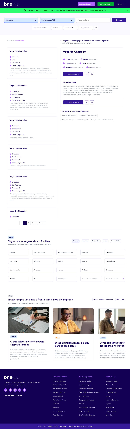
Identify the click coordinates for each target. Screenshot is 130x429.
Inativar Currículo (59, 392)
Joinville (85, 252)
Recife (36, 279)
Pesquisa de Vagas (59, 400)
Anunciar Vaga (84, 385)
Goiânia (60, 261)
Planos (81, 404)
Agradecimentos (111, 381)
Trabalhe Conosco (112, 400)
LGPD (108, 396)
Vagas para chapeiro (69, 115)
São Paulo (13, 261)
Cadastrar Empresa (86, 389)
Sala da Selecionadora (87, 407)
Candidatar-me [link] (73, 74)
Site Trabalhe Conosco (87, 415)
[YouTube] (24, 390)
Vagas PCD (85, 28)
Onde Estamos (111, 392)
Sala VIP (56, 404)
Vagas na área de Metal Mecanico (103, 119)
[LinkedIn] (5, 390)
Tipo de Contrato (40, 28)
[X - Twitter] (19, 390)
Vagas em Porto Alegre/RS (88, 115)
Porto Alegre (110, 261)
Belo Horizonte (39, 252)
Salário (55, 28)
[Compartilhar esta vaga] (87, 74)
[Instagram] (15, 390)
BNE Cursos (110, 407)
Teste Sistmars (58, 415)
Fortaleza (37, 270)
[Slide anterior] (117, 299)
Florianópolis (62, 279)
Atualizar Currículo (59, 381)
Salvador (37, 261)
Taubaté (85, 270)
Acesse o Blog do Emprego (103, 299)
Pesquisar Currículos (86, 400)
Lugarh (108, 404)
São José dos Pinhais (65, 252)
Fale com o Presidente (114, 389)
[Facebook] (10, 390)
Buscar (119, 20)
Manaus (60, 270)
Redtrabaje (109, 415)
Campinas (109, 252)
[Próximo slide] (123, 299)
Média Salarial (58, 396)
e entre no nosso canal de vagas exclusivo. (86, 10)
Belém (84, 261)
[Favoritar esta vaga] (92, 74)
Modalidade (69, 28)
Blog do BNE (110, 385)
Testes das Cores (58, 411)
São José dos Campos (90, 279)
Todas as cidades (112, 279)
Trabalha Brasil (111, 411)
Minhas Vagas (84, 396)
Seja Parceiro (84, 411)
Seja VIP (56, 407)
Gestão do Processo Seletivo (89, 392)
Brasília (12, 279)
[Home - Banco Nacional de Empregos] (12, 4)
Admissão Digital (85, 381)
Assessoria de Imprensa (13, 395)
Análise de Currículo (60, 389)
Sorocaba (109, 270)
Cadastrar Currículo (60, 385)
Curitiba (12, 252)
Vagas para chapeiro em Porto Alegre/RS (75, 119)
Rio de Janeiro (15, 270)
